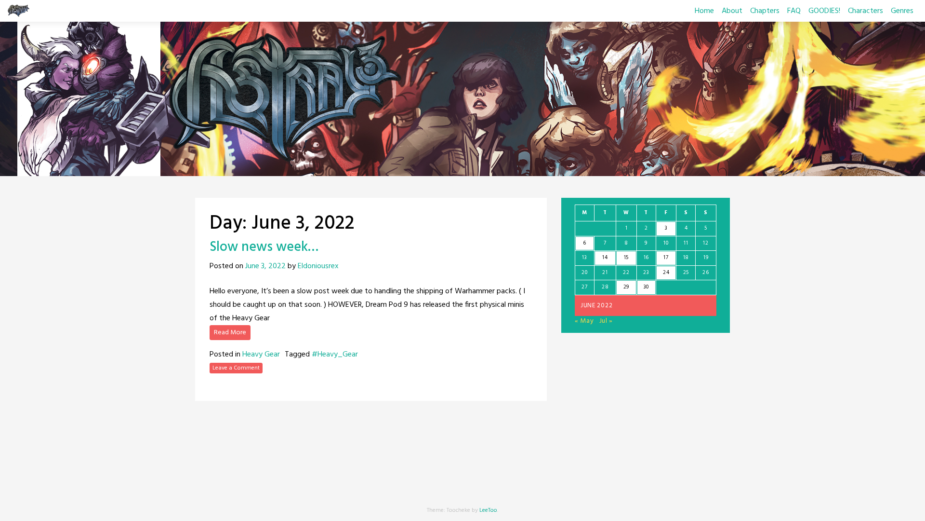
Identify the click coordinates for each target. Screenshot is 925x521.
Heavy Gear (261, 354)
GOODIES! (824, 11)
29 (626, 287)
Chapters (765, 11)
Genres (902, 11)
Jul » (606, 321)
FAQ (794, 11)
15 (626, 257)
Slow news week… (264, 247)
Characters (865, 11)
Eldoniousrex (318, 266)
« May (584, 321)
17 (665, 257)
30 (646, 287)
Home (704, 11)
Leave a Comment (236, 368)
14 (605, 257)
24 (666, 272)
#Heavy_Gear (335, 354)
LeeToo (488, 510)
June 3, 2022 (265, 266)
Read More (230, 332)
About (732, 11)
